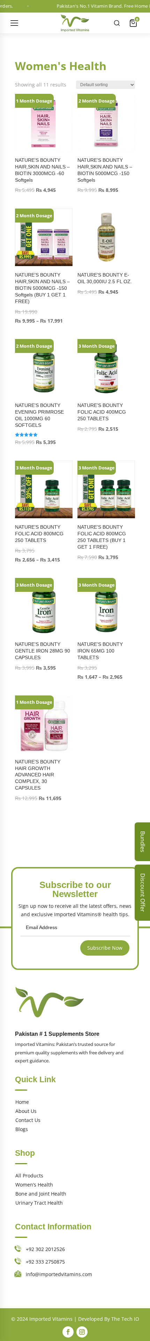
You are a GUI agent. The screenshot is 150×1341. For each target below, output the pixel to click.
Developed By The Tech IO (108, 1319)
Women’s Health (34, 1184)
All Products (29, 1175)
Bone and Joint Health (40, 1193)
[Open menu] (15, 23)
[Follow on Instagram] (82, 1332)
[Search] (116, 23)
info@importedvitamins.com (59, 1274)
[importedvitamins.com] (75, 23)
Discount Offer (143, 892)
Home (22, 1102)
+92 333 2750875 (45, 1261)
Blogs (21, 1129)
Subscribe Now (104, 947)
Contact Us (27, 1120)
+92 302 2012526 (45, 1249)
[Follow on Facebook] (68, 1332)
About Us (26, 1111)
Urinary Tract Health (39, 1202)
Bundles (143, 841)
